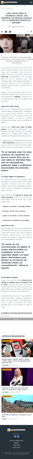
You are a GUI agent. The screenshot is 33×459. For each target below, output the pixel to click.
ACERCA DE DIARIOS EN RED (16, 440)
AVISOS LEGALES (17, 447)
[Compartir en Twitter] (6, 32)
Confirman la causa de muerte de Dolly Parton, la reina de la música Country (15, 389)
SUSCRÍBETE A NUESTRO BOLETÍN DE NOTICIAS (16, 313)
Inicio (2, 8)
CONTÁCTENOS (16, 445)
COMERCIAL (16, 443)
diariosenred (5, 365)
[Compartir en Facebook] (2, 32)
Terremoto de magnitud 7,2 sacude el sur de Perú (16, 416)
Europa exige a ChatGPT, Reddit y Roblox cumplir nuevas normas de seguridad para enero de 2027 (16, 361)
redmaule (4, 419)
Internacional (9, 8)
